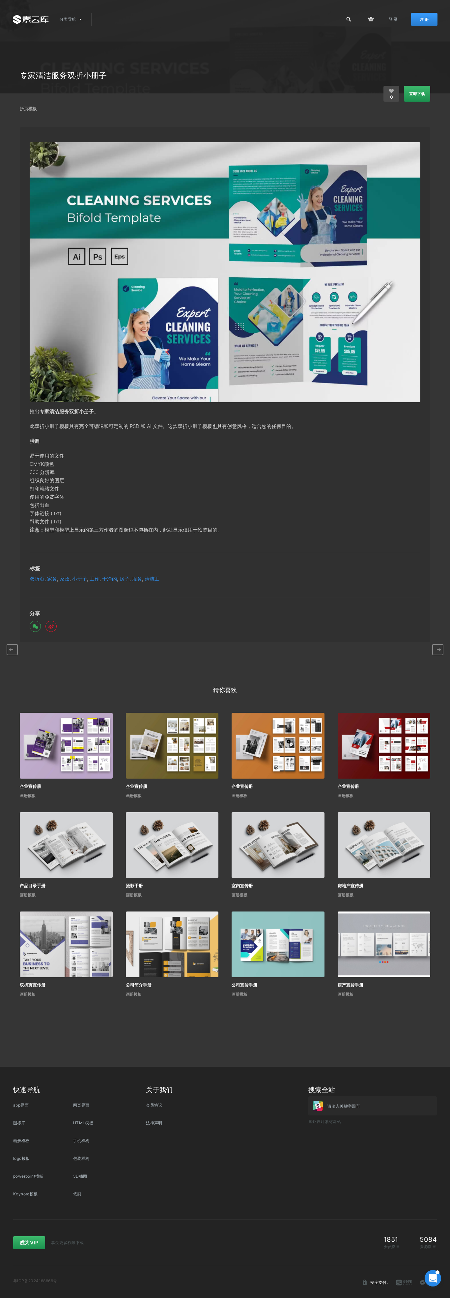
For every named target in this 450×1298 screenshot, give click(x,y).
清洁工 (152, 578)
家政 (65, 578)
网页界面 (81, 1105)
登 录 (393, 19)
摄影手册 (134, 885)
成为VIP (29, 1242)
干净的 (109, 578)
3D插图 (80, 1176)
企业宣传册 (30, 786)
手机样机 (81, 1140)
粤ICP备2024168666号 (35, 1280)
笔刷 (77, 1193)
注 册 (424, 19)
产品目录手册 (32, 885)
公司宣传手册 (244, 984)
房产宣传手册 (350, 984)
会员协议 (154, 1105)
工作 (94, 578)
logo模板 (21, 1158)
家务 (52, 578)
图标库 (19, 1122)
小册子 (79, 578)
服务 (137, 578)
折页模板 (28, 108)
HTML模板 (83, 1122)
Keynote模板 (25, 1193)
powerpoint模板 (28, 1176)
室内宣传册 (242, 885)
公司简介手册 (139, 984)
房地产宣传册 (350, 885)
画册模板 (28, 795)
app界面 (21, 1105)
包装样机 (81, 1158)
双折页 (37, 578)
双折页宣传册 (32, 984)
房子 (124, 578)
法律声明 (154, 1122)
